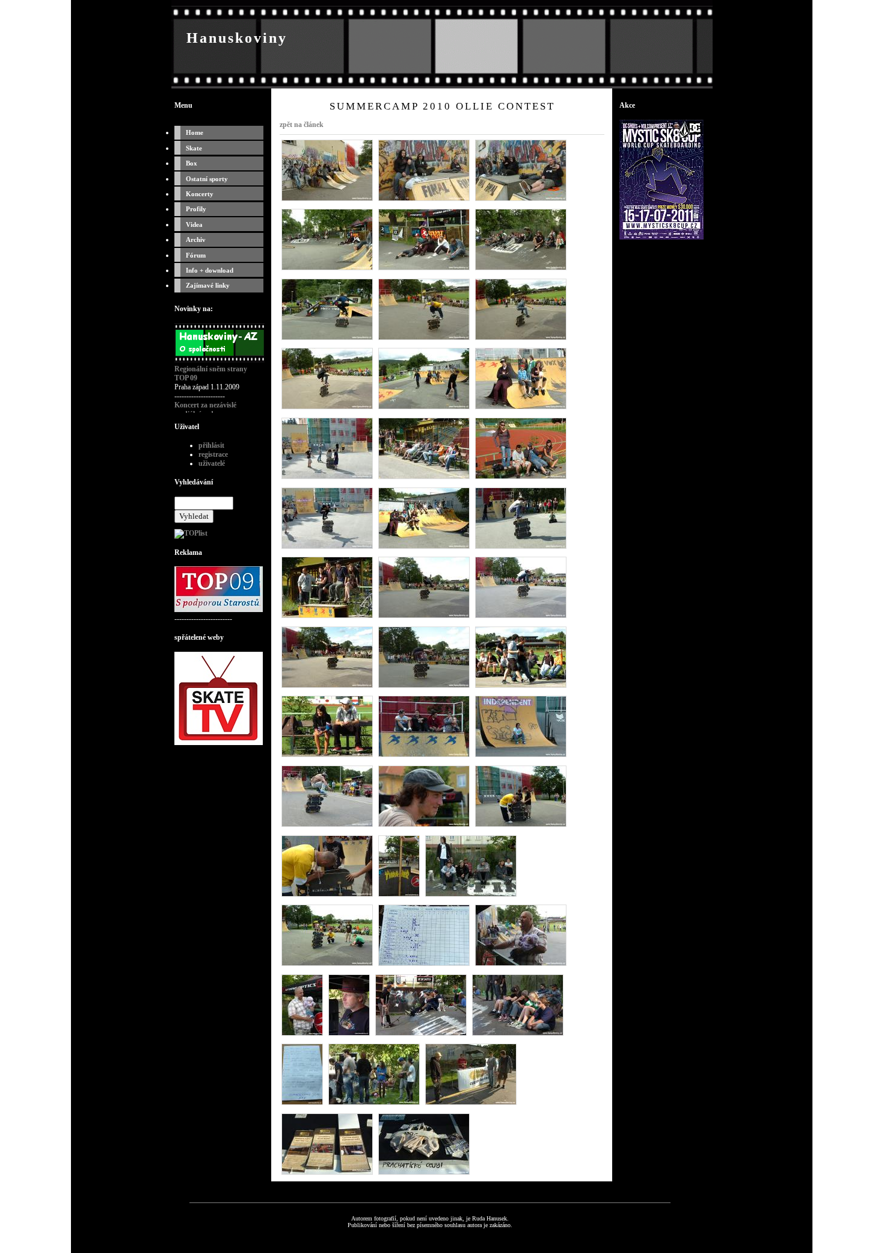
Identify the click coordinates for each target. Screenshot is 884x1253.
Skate (194, 148)
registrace (213, 454)
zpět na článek (302, 124)
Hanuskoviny (236, 38)
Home (194, 132)
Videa (194, 224)
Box (191, 163)
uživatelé (211, 463)
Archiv (196, 239)
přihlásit (211, 445)
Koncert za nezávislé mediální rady (205, 409)
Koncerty (199, 193)
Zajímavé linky (208, 285)
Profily (196, 208)
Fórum (196, 255)
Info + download (209, 270)
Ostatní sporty (207, 178)
